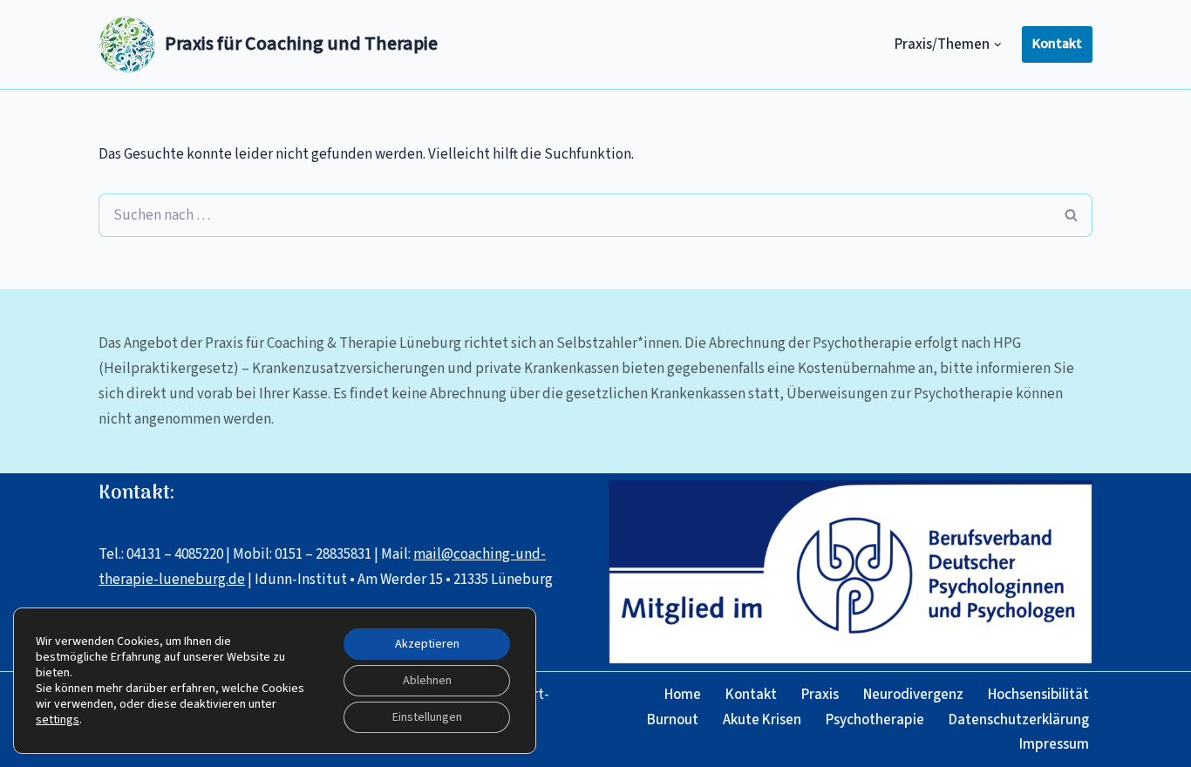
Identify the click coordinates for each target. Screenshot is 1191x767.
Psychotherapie (875, 719)
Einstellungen (427, 717)
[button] (998, 45)
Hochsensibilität (1038, 694)
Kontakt (1057, 43)
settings (57, 720)
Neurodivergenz (913, 694)
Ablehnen (427, 680)
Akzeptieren (427, 644)
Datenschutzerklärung (1019, 719)
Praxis (820, 694)
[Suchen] (1071, 215)
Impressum (1054, 744)
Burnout (672, 719)
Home (682, 694)
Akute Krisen (762, 719)
